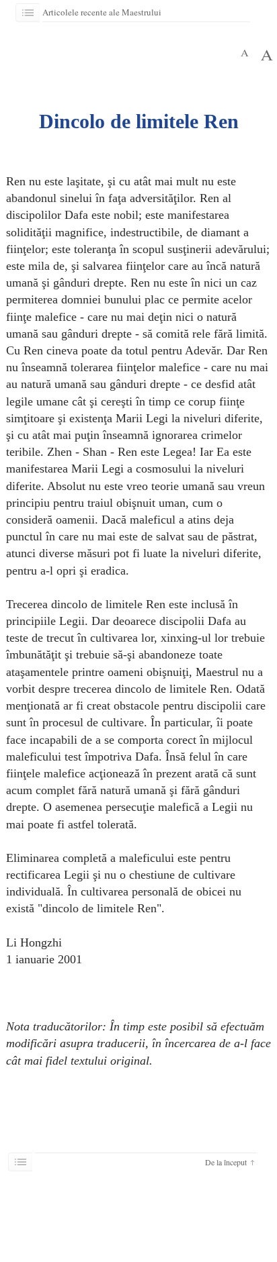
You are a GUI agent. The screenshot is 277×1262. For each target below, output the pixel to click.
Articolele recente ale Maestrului (104, 12)
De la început (226, 1162)
